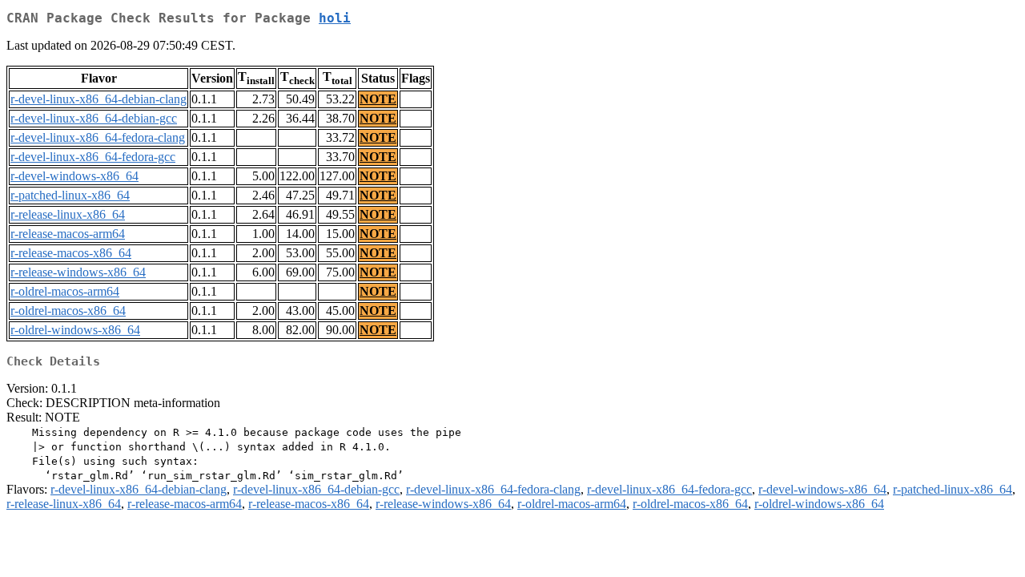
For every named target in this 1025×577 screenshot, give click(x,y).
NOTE (378, 99)
